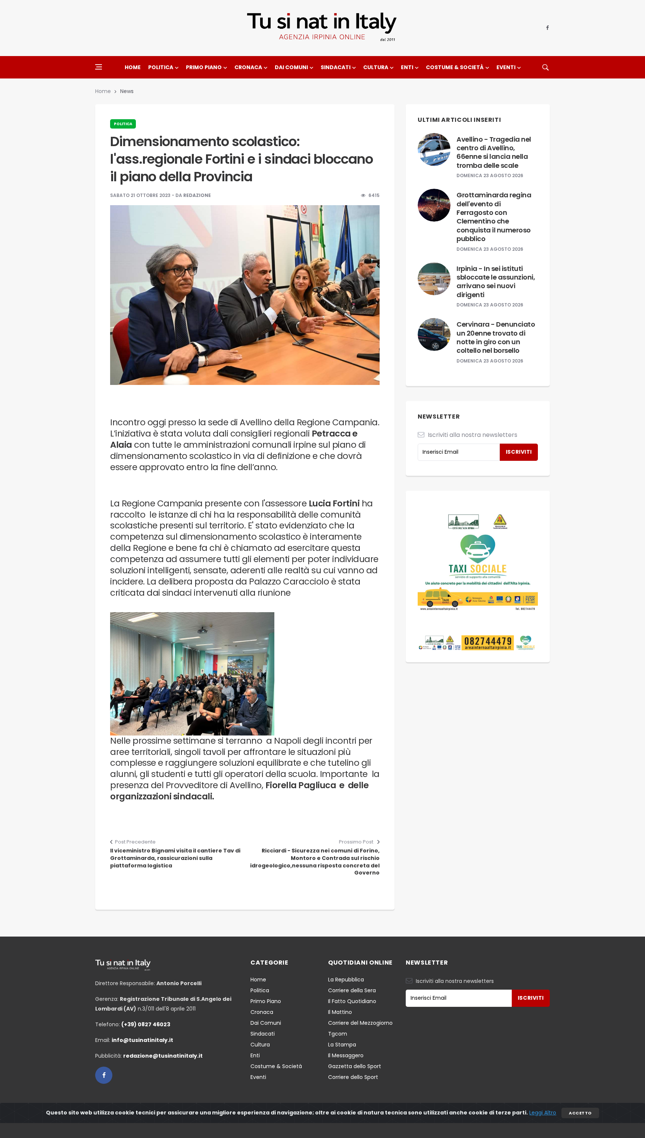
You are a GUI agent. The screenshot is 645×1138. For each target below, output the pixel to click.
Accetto (580, 1113)
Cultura (375, 67)
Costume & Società (455, 67)
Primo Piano (204, 67)
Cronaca (248, 67)
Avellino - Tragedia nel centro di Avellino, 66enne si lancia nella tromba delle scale (494, 152)
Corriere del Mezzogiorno (360, 1023)
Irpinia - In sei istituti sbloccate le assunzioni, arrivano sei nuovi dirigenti (496, 281)
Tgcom (337, 1033)
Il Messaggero (346, 1055)
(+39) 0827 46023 (145, 1024)
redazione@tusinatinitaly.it (163, 1056)
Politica (160, 67)
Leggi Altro (542, 1112)
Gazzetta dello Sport (354, 1066)
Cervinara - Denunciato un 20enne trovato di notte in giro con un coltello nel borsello (496, 337)
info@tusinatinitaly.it (142, 1040)
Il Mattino (340, 1012)
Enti (407, 67)
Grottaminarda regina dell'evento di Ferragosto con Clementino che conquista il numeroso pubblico (494, 216)
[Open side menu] (98, 67)
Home (133, 67)
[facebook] (547, 28)
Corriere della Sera (352, 990)
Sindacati (335, 67)
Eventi (505, 67)
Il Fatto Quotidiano (352, 1001)
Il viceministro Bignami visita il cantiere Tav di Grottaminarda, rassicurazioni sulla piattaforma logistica (175, 858)
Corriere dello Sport (353, 1077)
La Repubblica (346, 979)
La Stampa (342, 1044)
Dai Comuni (291, 67)
